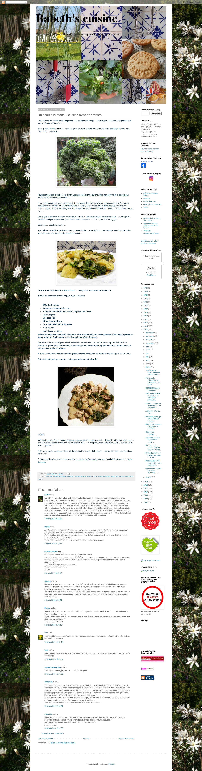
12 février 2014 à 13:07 (53, 659)
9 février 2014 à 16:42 (53, 625)
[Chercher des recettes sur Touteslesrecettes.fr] (150, 560)
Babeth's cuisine (76, 17)
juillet (148, 350)
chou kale (49, 476)
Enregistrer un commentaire (52, 733)
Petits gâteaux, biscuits (152, 204)
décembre (150, 333)
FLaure (47, 608)
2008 (146, 499)
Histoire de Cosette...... (150, 433)
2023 (146, 299)
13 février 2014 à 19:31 (53, 706)
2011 (146, 488)
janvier (149, 477)
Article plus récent (45, 739)
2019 (146, 312)
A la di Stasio (69, 290)
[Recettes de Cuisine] (150, 530)
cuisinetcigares (50, 551)
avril (148, 360)
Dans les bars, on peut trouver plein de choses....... (153, 463)
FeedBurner (151, 275)
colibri (47, 495)
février (148, 367)
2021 (146, 305)
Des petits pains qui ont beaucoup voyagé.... (153, 419)
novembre (150, 336)
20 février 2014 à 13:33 (53, 728)
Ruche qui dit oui (116, 129)
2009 (146, 495)
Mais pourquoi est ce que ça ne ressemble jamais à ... (152, 396)
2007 (146, 502)
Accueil (86, 739)
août (148, 346)
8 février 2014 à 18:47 (53, 543)
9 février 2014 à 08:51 (53, 600)
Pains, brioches (149, 201)
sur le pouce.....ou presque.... (152, 389)
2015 (146, 326)
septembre (150, 343)
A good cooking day (52, 667)
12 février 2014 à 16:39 (53, 674)
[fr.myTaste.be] (147, 571)
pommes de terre (104, 476)
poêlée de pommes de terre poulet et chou (82, 476)
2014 (146, 330)
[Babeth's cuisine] (143, 167)
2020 (146, 309)
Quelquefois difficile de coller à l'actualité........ (153, 471)
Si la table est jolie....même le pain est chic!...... (153, 372)
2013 (146, 481)
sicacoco (48, 714)
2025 (146, 292)
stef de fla (48, 682)
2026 (146, 288)
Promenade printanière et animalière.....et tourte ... (152, 381)
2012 (146, 485)
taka (46, 650)
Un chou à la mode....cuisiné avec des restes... (153, 447)
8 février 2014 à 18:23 (53, 519)
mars (148, 364)
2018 (146, 316)
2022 (146, 302)
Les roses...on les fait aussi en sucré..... (152, 440)
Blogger (111, 764)
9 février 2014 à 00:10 (53, 573)
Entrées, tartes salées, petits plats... (152, 219)
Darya (47, 527)
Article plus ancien (126, 739)
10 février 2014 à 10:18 (53, 642)
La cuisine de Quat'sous (86, 459)
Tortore (51, 129)
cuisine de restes (59, 476)
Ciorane (47, 581)
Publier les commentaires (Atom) (62, 743)
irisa (46, 633)
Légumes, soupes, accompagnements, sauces (151, 225)
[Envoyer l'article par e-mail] (68, 474)
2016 (146, 323)
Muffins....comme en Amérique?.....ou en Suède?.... (153, 405)
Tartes (145, 207)
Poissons (147, 231)
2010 (146, 492)
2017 (146, 319)
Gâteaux (146, 198)
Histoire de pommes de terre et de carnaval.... (153, 426)
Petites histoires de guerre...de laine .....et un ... (153, 455)
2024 (146, 295)
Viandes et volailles (151, 234)
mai (147, 357)
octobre (149, 340)
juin (147, 353)
